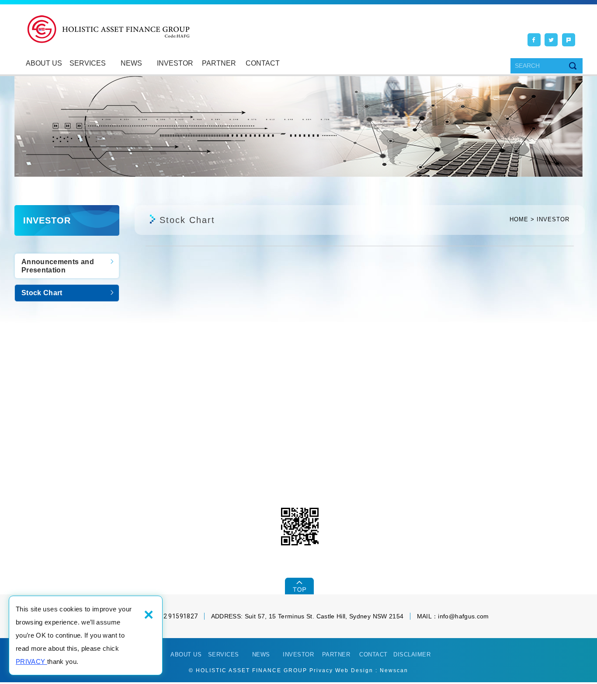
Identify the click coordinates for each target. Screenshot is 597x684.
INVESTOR (175, 63)
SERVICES (87, 63)
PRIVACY (31, 661)
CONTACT (263, 63)
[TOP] (298, 586)
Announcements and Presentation (57, 266)
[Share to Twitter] (551, 39)
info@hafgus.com (463, 616)
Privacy (321, 670)
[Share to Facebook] (534, 39)
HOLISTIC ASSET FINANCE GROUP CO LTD (108, 29)
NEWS (131, 63)
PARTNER (219, 63)
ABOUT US (44, 63)
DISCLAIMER (411, 654)
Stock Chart (41, 293)
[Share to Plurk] (568, 39)
